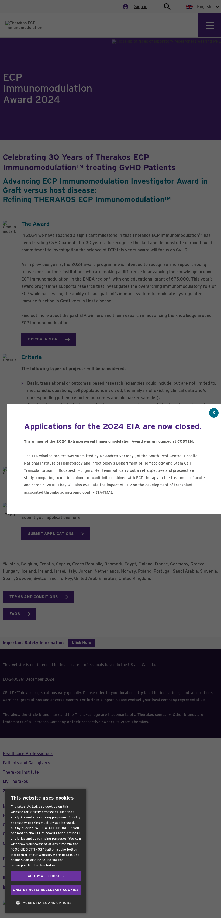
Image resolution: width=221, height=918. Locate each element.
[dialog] (45, 851)
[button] (46, 903)
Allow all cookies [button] (46, 876)
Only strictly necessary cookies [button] (45, 890)
